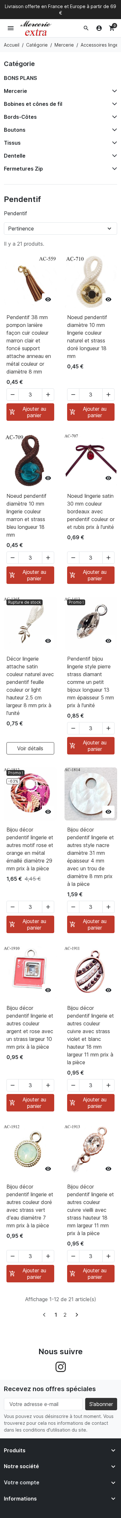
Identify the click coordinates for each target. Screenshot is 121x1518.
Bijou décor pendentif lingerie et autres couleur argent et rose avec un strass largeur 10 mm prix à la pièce (29, 1027)
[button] (86, 28)
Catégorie (19, 64)
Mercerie (15, 91)
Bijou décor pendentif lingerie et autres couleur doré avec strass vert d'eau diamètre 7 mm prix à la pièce (29, 1206)
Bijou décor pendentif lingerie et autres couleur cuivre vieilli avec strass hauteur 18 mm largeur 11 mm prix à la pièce (90, 1209)
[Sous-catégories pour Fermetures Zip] (113, 168)
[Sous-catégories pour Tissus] (113, 143)
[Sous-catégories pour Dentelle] (113, 156)
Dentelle (14, 155)
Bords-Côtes (20, 117)
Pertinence (21, 228)
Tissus (12, 143)
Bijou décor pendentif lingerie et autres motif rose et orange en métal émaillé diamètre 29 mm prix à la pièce (29, 849)
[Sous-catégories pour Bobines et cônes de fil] (113, 104)
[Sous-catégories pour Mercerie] (113, 91)
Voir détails (30, 748)
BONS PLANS (20, 78)
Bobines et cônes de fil (33, 104)
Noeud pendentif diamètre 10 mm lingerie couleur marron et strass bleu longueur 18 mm (26, 515)
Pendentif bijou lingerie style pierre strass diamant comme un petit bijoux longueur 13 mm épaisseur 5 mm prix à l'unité (90, 682)
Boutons (14, 130)
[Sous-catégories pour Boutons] (113, 130)
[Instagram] (60, 1366)
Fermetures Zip (23, 168)
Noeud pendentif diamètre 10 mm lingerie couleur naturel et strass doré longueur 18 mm (87, 336)
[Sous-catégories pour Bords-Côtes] (113, 117)
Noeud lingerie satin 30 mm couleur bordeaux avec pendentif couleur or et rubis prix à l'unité (91, 511)
